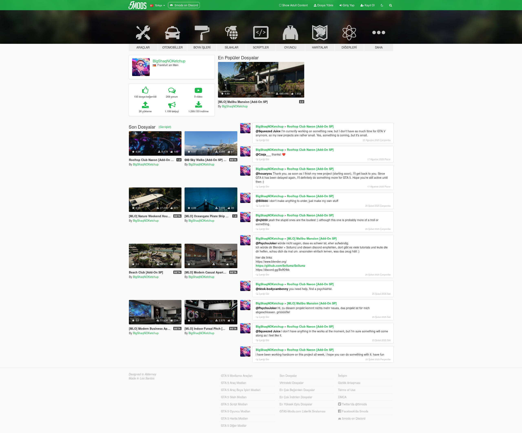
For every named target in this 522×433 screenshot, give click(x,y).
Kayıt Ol (369, 5)
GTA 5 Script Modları (234, 404)
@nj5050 (262, 220)
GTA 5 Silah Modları (234, 397)
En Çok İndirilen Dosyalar (296, 397)
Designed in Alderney (142, 374)
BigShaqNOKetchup (169, 60)
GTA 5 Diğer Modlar (234, 425)
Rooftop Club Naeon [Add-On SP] (310, 126)
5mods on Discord (353, 418)
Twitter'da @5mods (354, 404)
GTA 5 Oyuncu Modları (235, 411)
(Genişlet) (165, 127)
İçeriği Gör (264, 140)
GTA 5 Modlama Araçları (236, 376)
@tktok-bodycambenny (272, 289)
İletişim (342, 376)
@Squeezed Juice (268, 131)
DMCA (342, 397)
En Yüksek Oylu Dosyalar (296, 404)
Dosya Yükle (324, 5)
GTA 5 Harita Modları (234, 418)
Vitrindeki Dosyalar (292, 383)
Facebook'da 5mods (354, 411)
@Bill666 (262, 201)
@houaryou (264, 173)
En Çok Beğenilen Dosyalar (297, 390)
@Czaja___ (263, 154)
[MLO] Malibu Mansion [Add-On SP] (312, 238)
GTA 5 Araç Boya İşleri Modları (240, 390)
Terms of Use (346, 390)
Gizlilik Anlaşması (349, 383)
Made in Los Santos (141, 378)
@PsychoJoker (266, 243)
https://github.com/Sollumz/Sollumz (280, 265)
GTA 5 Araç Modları (233, 383)
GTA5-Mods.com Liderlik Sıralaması (302, 411)
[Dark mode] (382, 5)
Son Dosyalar (288, 376)
